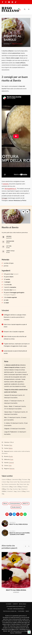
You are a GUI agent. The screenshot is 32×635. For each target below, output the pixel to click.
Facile (11, 459)
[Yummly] (21, 514)
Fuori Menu (21, 611)
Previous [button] (25, 546)
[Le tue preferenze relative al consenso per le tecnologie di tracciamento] (29, 632)
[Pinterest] (17, 514)
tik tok (15, 2)
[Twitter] (14, 514)
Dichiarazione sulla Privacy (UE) (16, 606)
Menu (28, 9)
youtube (9, 2)
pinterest (12, 2)
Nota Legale (22, 604)
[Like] (7, 514)
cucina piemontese (15, 503)
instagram (5, 2)
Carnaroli (11, 462)
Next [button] (28, 546)
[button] (27, 211)
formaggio (4, 198)
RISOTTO (26, 503)
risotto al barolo (16, 507)
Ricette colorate (17, 43)
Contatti (15, 604)
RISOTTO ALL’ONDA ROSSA (16, 590)
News (27, 611)
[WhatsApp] (25, 514)
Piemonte (12, 468)
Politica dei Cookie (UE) (9, 611)
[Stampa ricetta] (23, 211)
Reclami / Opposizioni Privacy (16, 609)
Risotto (11, 456)
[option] (16, 572)
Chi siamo (8, 604)
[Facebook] (10, 514)
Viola (10, 465)
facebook (2, 2)
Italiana (10, 448)
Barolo (5, 503)
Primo (10, 445)
